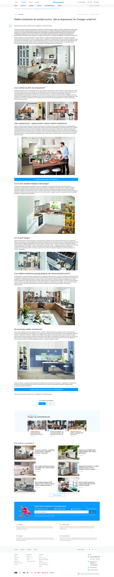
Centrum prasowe (42, 557)
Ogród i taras (17, 561)
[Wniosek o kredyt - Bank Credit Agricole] (52, 572)
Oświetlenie (16, 557)
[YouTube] (89, 549)
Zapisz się (92, 512)
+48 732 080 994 (95, 557)
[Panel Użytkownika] (90, 2)
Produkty (16, 549)
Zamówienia (29, 554)
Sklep (16, 2)
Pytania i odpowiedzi (31, 561)
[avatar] (15, 14)
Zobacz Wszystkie (57, 495)
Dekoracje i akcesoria (18, 562)
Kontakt (40, 566)
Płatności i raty (30, 557)
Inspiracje (24, 2)
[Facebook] (87, 549)
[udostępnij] (10, 26)
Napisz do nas (93, 567)
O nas (40, 556)
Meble (15, 556)
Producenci (30, 2)
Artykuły (35, 549)
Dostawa (28, 556)
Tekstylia (16, 559)
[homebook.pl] (58, 2)
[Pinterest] (95, 549)
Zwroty (28, 559)
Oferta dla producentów (43, 559)
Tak (42, 403)
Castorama (20, 14)
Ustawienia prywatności (44, 564)
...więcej (53, 516)
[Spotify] (98, 549)
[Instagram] (92, 549)
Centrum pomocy (94, 569)
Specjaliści (37, 2)
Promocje (16, 564)
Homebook (41, 554)
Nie (50, 403)
